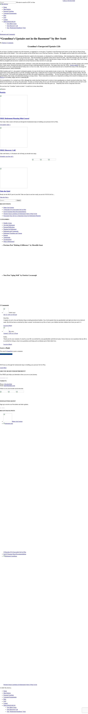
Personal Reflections (9, 227)
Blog (4, 15)
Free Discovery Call (12, 25)
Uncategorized (7, 239)
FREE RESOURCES (9, 21)
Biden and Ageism (8, 207)
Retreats (5, 235)
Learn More (3, 367)
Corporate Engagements (9, 13)
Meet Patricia (7, 9)
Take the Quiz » (4, 197)
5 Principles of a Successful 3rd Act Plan (14, 209)
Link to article (74, 65)
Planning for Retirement (9, 229)
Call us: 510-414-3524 (69, 0)
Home (5, 7)
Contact (5, 19)
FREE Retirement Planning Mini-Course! (14, 118)
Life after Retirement (9, 225)
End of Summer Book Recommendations (14, 211)
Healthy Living (7, 223)
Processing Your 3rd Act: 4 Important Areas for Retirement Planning (22, 215)
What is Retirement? (8, 241)
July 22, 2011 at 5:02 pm (10, 314)
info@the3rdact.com (9, 385)
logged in (9, 351)
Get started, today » (5, 124)
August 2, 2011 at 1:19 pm (10, 333)
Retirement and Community (7, 34)
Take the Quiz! (5, 191)
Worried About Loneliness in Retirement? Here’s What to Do (20, 213)
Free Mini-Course (11, 23)
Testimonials (6, 237)
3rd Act (2, 77)
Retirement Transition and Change (12, 233)
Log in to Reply (7, 325)
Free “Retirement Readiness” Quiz (16, 28)
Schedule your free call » (6, 156)
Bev (10, 331)
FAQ (4, 17)
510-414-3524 (8, 384)
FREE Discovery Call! (8, 150)
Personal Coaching (8, 11)
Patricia (4, 43)
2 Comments (9, 43)
